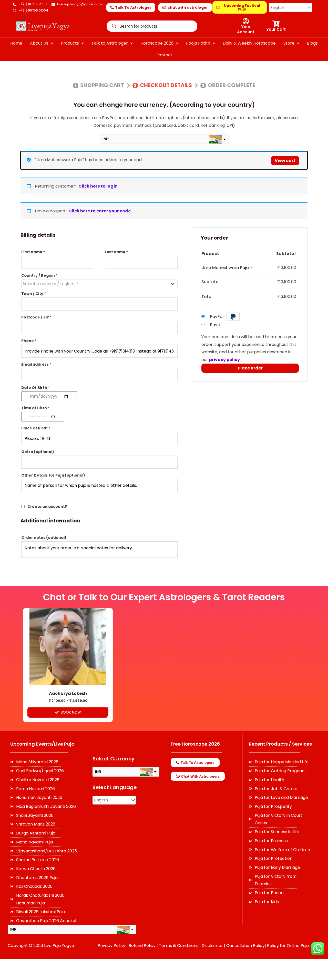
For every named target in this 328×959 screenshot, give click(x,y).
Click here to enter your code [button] (99, 211)
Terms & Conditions (178, 945)
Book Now (71, 712)
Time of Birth (35, 407)
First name (33, 251)
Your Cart (276, 29)
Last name (116, 251)
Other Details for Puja (53, 475)
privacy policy (224, 360)
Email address (36, 364)
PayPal (217, 316)
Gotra (37, 451)
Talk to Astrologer (109, 43)
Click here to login (98, 186)
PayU (215, 325)
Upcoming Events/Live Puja (42, 744)
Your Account (245, 29)
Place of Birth (35, 428)
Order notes (43, 537)
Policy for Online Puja (288, 945)
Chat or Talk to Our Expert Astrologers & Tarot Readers (164, 597)
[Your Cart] (276, 23)
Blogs (312, 43)
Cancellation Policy (245, 945)
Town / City (33, 293)
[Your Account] (245, 21)
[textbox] (96, 284)
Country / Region (39, 275)
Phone (29, 340)
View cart (285, 160)
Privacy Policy (111, 945)
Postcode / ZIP (36, 317)
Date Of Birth (35, 387)
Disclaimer (212, 945)
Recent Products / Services (280, 744)
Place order (250, 368)
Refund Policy (142, 945)
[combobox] (99, 284)
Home (16, 43)
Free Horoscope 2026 (195, 744)
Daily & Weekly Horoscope (249, 43)
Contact (164, 55)
